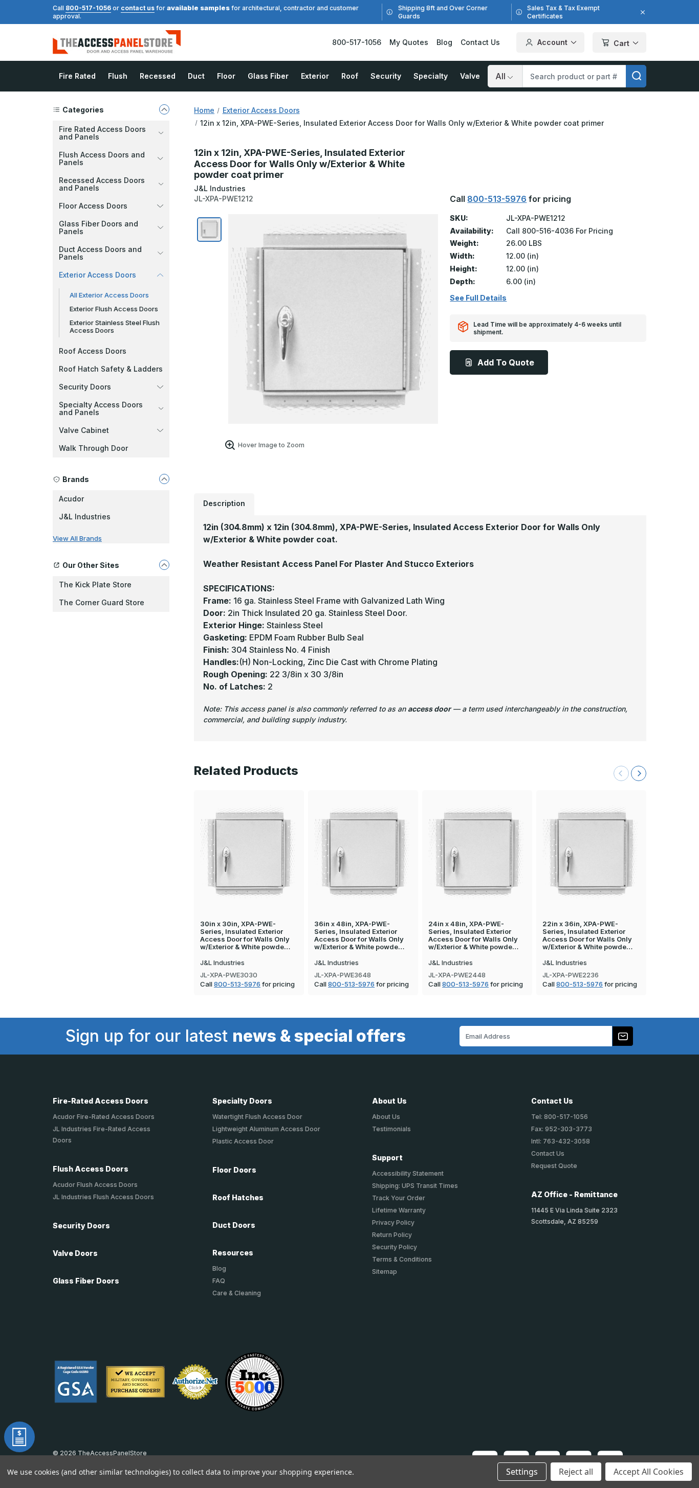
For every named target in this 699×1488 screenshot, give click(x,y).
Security (385, 76)
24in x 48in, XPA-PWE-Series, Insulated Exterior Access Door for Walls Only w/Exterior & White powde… (473, 935)
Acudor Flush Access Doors (95, 1184)
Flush (117, 76)
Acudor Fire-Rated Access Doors (104, 1116)
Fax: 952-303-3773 (561, 1129)
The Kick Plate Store (95, 584)
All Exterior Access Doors (109, 295)
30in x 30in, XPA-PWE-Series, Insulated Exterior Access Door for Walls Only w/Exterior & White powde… (245, 935)
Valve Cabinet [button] (84, 430)
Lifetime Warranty (399, 1210)
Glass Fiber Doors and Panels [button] (98, 227)
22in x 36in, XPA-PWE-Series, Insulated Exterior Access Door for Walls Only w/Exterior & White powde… (587, 935)
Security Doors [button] (85, 386)
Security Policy (394, 1247)
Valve (470, 76)
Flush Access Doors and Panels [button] (102, 158)
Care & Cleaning (236, 1293)
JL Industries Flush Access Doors (103, 1197)
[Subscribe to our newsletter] (623, 1036)
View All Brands (77, 538)
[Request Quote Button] (19, 1437)
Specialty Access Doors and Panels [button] (101, 408)
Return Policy (392, 1235)
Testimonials (391, 1129)
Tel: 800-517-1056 (559, 1116)
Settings (522, 1471)
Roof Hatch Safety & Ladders (111, 368)
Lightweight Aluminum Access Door (266, 1129)
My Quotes (408, 42)
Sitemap (384, 1271)
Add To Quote (505, 362)
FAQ (218, 1281)
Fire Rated (77, 76)
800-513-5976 (497, 199)
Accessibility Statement (408, 1173)
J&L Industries (85, 516)
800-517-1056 (88, 8)
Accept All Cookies (649, 1471)
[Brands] (164, 479)
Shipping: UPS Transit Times (415, 1185)
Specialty (430, 76)
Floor (226, 76)
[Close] (641, 12)
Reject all (576, 1471)
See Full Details (478, 298)
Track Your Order (398, 1198)
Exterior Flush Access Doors (114, 309)
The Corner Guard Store (101, 602)
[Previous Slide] (621, 773)
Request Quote (554, 1166)
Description (224, 503)
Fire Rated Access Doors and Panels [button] (102, 133)
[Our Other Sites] (164, 565)
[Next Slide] (638, 773)
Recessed (158, 76)
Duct (196, 76)
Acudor (71, 498)
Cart (621, 43)
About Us (386, 1116)
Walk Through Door (93, 448)
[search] (636, 76)
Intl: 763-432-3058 (560, 1141)
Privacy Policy (393, 1222)
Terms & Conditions (402, 1259)
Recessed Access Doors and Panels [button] (102, 184)
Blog (444, 42)
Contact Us (480, 42)
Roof (349, 76)
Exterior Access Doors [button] (97, 274)
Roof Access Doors (92, 351)
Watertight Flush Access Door (257, 1116)
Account (552, 42)
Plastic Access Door (243, 1141)
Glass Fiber (268, 76)
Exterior (315, 76)
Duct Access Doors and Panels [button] (100, 253)
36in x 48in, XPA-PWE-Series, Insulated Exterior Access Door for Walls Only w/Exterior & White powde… (359, 935)
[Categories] (164, 109)
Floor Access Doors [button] (93, 205)
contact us (138, 8)
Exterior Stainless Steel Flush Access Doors (115, 326)
